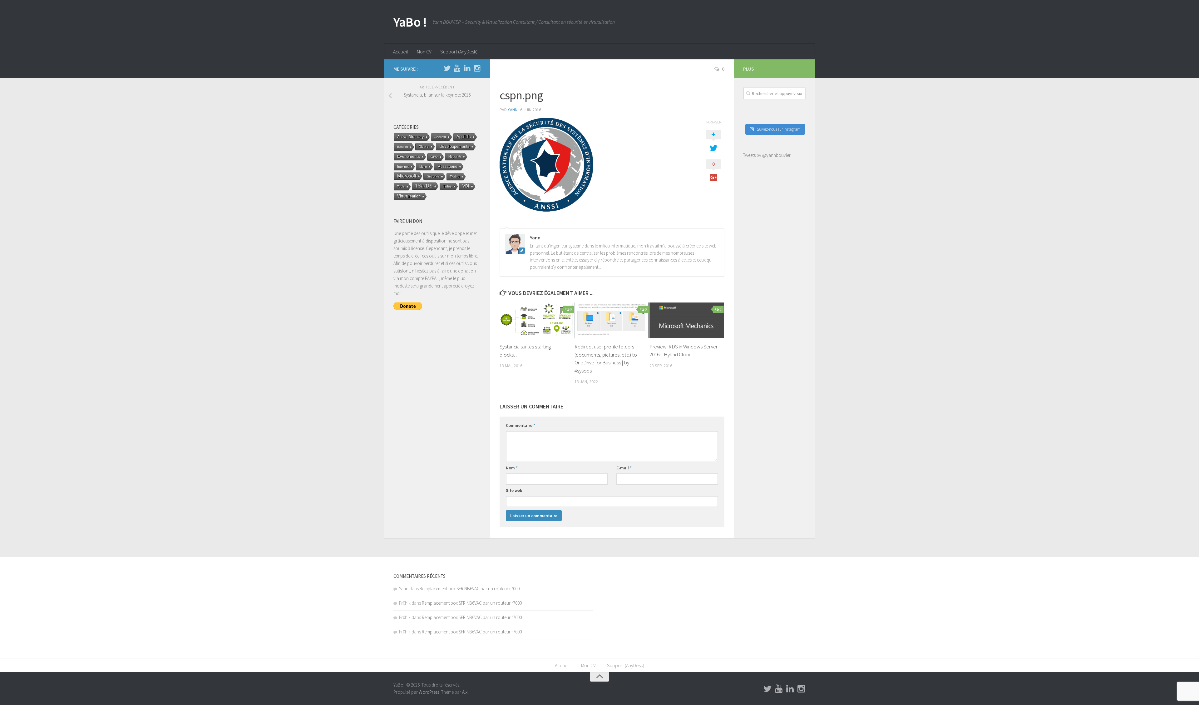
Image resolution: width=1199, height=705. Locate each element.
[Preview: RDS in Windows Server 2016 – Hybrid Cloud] (686, 320)
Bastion (402, 146)
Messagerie (447, 166)
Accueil (400, 51)
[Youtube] (457, 68)
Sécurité (433, 176)
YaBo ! (410, 22)
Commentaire (520, 425)
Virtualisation (409, 196)
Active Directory (410, 137)
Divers (424, 146)
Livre (423, 166)
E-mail (624, 468)
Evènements (408, 156)
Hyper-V (454, 156)
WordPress (429, 692)
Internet (403, 166)
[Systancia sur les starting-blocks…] (537, 320)
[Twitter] (447, 68)
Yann (512, 109)
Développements (454, 146)
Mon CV (424, 51)
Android (440, 137)
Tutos (447, 186)
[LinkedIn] (467, 68)
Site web (514, 490)
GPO (434, 156)
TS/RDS (423, 185)
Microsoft (406, 175)
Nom (512, 468)
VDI (465, 186)
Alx (464, 692)
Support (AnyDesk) (458, 51)
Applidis (463, 136)
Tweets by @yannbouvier (767, 155)
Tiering (455, 176)
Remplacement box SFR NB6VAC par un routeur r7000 (470, 589)
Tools (401, 186)
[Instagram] (477, 68)
